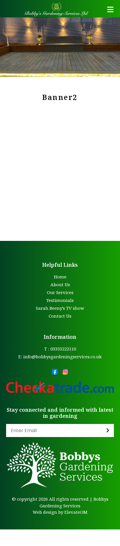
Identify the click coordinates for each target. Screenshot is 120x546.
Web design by (48, 512)
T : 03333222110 (60, 349)
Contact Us (60, 316)
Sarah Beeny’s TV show (60, 308)
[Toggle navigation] (110, 9)
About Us (60, 284)
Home (60, 277)
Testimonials (60, 300)
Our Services (60, 292)
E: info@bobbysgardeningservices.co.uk (60, 356)
